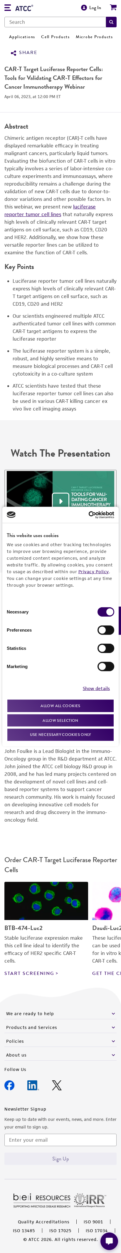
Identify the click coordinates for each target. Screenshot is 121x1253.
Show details (96, 688)
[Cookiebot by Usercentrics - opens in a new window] (88, 515)
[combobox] (55, 22)
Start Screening (29, 973)
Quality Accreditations (43, 1222)
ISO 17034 (97, 1230)
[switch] (106, 630)
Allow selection (60, 720)
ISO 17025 (60, 1230)
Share (28, 52)
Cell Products (55, 37)
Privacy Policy (93, 571)
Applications (22, 37)
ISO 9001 (93, 1222)
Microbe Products (94, 37)
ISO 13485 (24, 1230)
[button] (111, 22)
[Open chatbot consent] (109, 1241)
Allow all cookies (60, 706)
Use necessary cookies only (60, 734)
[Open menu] (7, 8)
